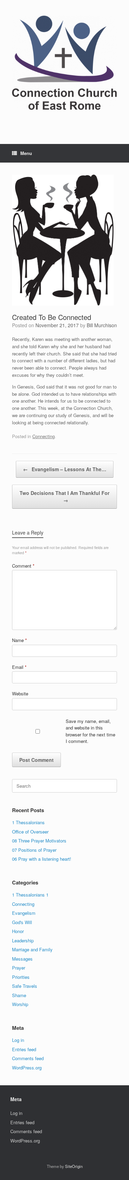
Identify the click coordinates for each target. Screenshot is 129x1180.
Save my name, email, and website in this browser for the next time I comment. (90, 731)
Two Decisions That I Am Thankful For (64, 496)
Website (20, 693)
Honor (18, 931)
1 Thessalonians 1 (30, 894)
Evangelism (23, 913)
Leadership (23, 940)
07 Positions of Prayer (34, 850)
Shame (19, 995)
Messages (22, 958)
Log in (18, 1040)
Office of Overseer (30, 831)
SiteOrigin (74, 1166)
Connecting (43, 436)
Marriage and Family (32, 949)
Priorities (21, 977)
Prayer (18, 967)
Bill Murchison (102, 325)
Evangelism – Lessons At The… (64, 469)
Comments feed (28, 1058)
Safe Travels (24, 986)
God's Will (22, 922)
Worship (20, 1004)
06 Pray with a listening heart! (41, 859)
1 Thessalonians (28, 822)
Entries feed (24, 1049)
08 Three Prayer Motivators (39, 840)
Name (19, 640)
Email (19, 667)
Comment (23, 565)
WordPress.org (27, 1067)
